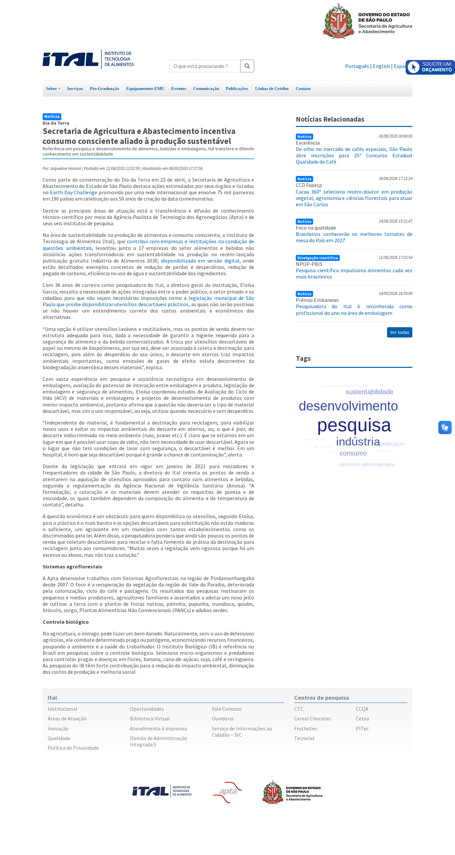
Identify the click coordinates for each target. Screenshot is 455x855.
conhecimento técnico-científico (346, 386)
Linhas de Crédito (272, 88)
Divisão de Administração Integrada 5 (158, 741)
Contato (303, 88)
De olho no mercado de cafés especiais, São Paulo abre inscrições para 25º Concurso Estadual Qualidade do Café (354, 155)
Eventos (178, 88)
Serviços (75, 88)
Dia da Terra (323, 446)
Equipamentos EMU (145, 88)
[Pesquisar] (247, 66)
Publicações (237, 88)
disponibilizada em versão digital (200, 260)
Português (357, 66)
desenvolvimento (348, 406)
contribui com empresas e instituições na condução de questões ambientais (148, 244)
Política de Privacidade (73, 747)
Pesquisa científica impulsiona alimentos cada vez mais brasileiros (354, 273)
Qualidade (59, 738)
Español (403, 66)
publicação (392, 443)
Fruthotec (305, 728)
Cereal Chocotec (312, 718)
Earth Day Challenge (73, 192)
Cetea (362, 718)
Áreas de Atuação (67, 718)
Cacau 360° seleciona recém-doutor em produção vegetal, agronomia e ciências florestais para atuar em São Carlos (354, 198)
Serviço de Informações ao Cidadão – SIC (242, 731)
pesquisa (354, 425)
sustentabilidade (369, 392)
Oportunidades (147, 708)
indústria (358, 441)
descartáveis (315, 439)
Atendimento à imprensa (158, 728)
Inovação (58, 728)
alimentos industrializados (367, 464)
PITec (362, 728)
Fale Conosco (227, 708)
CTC (298, 708)
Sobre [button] (51, 88)
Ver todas (399, 332)
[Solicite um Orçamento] (430, 67)
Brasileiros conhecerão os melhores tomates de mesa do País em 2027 (354, 237)
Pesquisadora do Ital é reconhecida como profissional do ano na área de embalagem (354, 309)
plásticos (382, 450)
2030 (333, 451)
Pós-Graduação (104, 88)
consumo (353, 453)
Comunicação (206, 88)
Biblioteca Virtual (150, 718)
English (381, 66)
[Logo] (88, 58)
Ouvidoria (222, 718)
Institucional (62, 708)
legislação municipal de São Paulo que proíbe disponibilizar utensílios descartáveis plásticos (148, 301)
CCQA (362, 708)
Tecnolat (304, 738)
